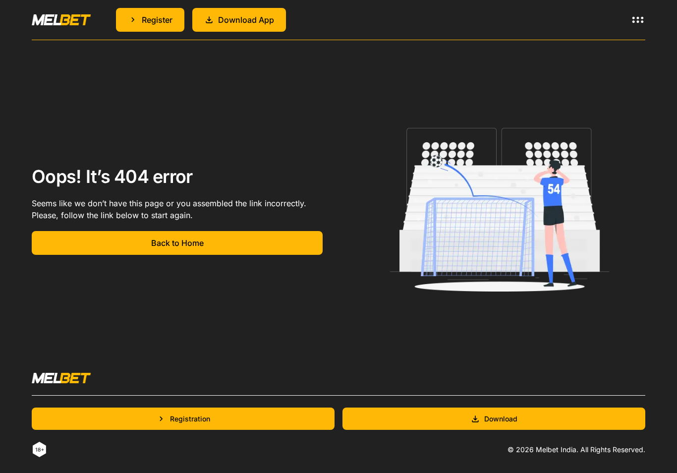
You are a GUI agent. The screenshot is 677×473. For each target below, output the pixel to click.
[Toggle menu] (637, 19)
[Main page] (61, 19)
